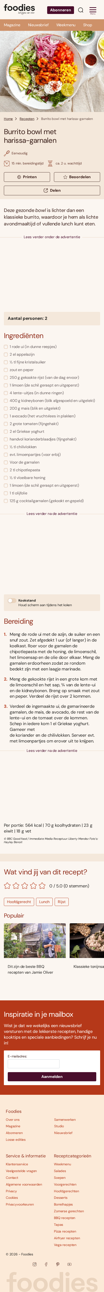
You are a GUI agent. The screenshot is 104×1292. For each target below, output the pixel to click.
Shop (87, 24)
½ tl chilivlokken (23, 446)
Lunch (44, 901)
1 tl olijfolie (18, 493)
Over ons (13, 1119)
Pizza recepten (65, 1231)
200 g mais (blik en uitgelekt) (35, 408)
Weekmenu (66, 24)
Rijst (61, 901)
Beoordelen (80, 176)
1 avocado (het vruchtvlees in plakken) (42, 416)
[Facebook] (46, 1264)
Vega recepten (65, 1245)
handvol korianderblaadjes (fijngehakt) (43, 439)
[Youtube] (69, 1264)
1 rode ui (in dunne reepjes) (33, 346)
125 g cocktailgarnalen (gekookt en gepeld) (47, 500)
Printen (30, 176)
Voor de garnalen (24, 462)
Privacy (11, 1191)
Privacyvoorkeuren (20, 1204)
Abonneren (60, 10)
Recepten (27, 119)
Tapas (58, 1224)
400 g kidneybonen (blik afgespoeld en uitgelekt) (52, 400)
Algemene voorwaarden (24, 1184)
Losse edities (16, 1139)
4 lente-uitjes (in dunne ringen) (37, 392)
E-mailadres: (17, 1056)
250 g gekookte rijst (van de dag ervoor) (44, 377)
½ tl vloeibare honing (27, 477)
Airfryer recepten (67, 1238)
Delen (55, 190)
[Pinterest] (58, 1264)
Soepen (60, 1177)
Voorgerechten (65, 1184)
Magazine (12, 24)
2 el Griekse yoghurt (27, 431)
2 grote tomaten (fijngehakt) (34, 423)
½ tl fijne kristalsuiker (28, 362)
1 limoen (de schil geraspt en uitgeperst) (44, 385)
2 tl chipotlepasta (25, 469)
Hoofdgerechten (66, 1191)
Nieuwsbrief (38, 24)
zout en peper (22, 369)
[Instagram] (34, 1264)
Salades (60, 1171)
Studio (59, 1126)
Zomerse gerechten (69, 1211)
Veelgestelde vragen (21, 1171)
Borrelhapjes (63, 1204)
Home (8, 119)
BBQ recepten (64, 1218)
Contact (12, 1177)
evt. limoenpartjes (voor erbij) (35, 454)
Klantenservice (17, 1164)
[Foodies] (19, 9)
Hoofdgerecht (19, 901)
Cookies (12, 1197)
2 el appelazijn (22, 354)
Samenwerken (64, 1119)
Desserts (60, 1197)
